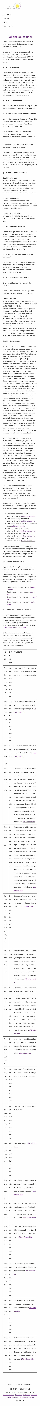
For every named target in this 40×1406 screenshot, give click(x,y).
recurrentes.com (8, 1395)
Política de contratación (27, 1397)
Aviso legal (18, 1395)
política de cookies (28, 521)
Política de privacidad (30, 1395)
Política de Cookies (28, 541)
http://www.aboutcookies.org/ (14, 627)
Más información (29, 821)
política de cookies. (28, 516)
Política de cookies (12, 1397)
